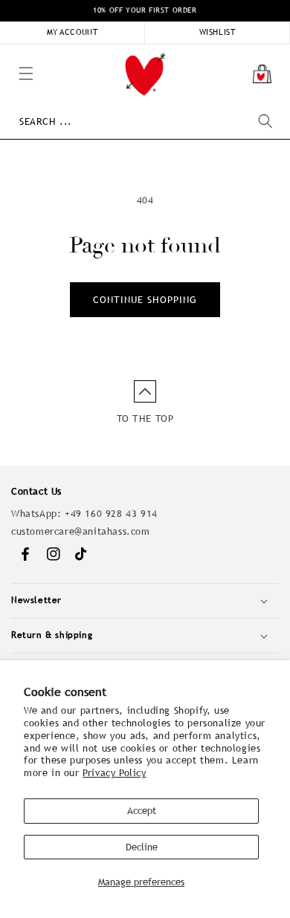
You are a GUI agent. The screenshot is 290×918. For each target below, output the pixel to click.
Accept (141, 810)
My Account (72, 31)
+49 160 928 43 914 (111, 513)
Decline (142, 847)
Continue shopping (145, 299)
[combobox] (145, 121)
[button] (7, 52)
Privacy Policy (114, 772)
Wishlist (217, 31)
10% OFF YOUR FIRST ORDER (144, 10)
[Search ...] (265, 121)
